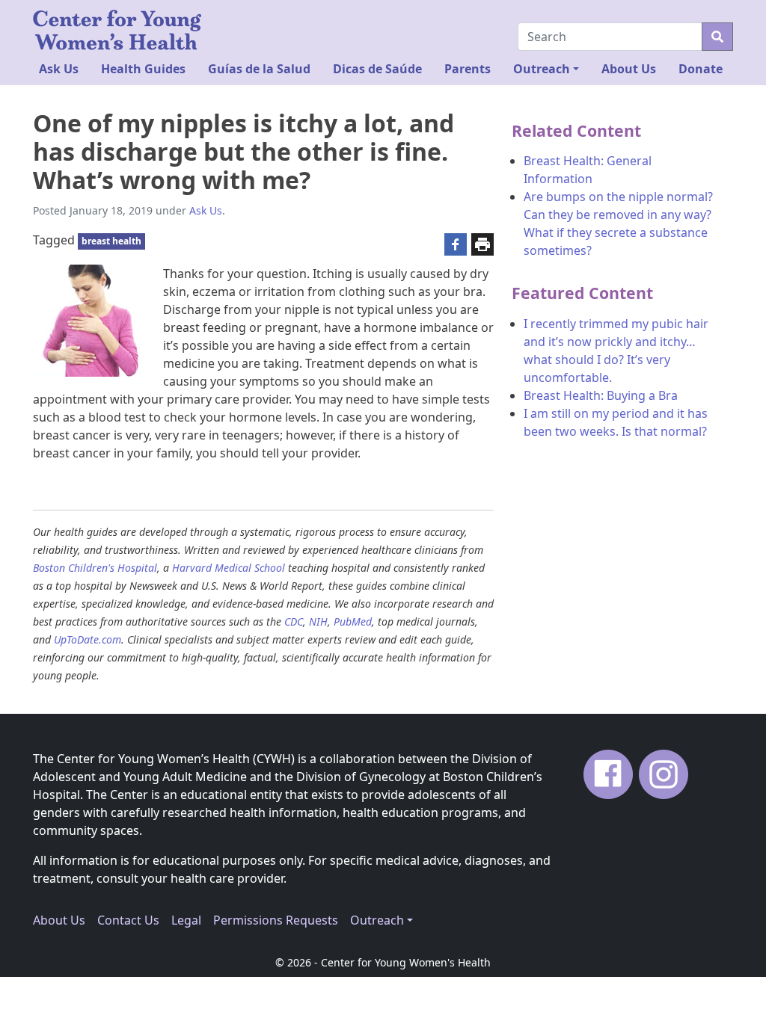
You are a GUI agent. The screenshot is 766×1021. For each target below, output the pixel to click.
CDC (293, 621)
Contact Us (128, 920)
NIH (318, 621)
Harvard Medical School (228, 568)
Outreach (541, 69)
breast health (111, 241)
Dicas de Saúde (377, 69)
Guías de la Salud (259, 69)
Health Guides (143, 69)
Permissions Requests (275, 920)
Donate (700, 69)
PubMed (353, 621)
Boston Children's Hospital (95, 568)
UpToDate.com (87, 639)
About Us (628, 69)
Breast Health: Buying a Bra (601, 395)
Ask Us (59, 69)
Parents (467, 69)
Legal (186, 920)
